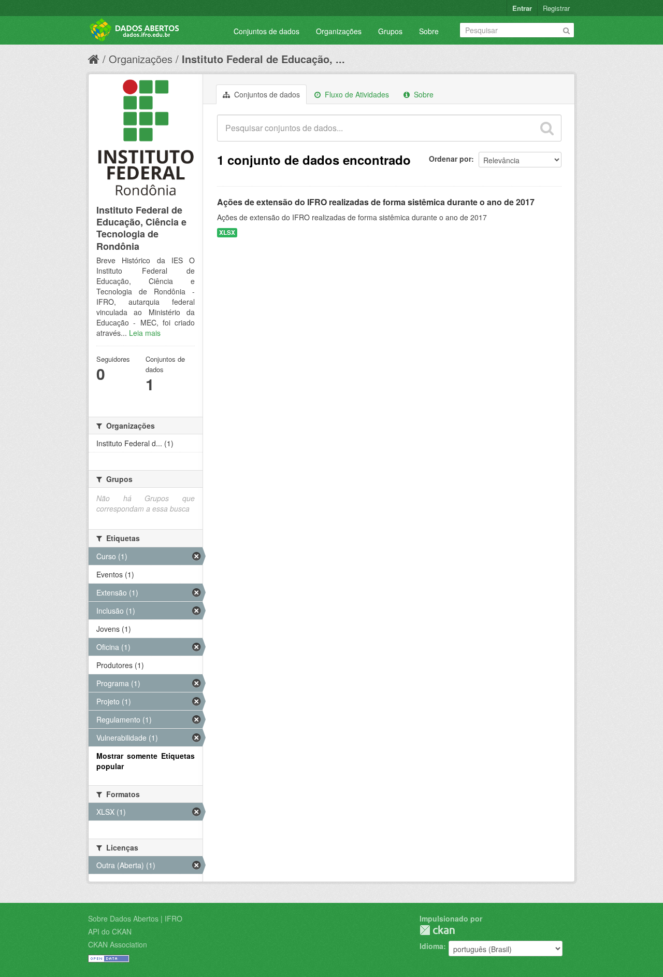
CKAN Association (117, 944)
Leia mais (145, 333)
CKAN (437, 930)
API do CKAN (110, 931)
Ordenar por (450, 158)
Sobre (429, 31)
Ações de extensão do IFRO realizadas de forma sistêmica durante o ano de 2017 (376, 202)
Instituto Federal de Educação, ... (263, 58)
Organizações (339, 31)
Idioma (431, 946)
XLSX (227, 232)
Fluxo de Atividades (356, 94)
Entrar (522, 8)
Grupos (390, 31)
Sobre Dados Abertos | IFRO (135, 918)
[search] (547, 128)
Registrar (556, 8)
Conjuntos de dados (266, 31)
